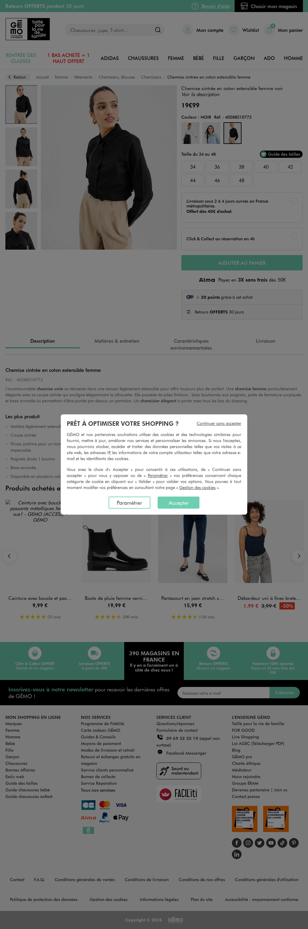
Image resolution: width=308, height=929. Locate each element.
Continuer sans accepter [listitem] (219, 423)
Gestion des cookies (197, 487)
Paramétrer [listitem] (129, 502)
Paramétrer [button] (158, 475)
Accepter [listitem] (179, 502)
